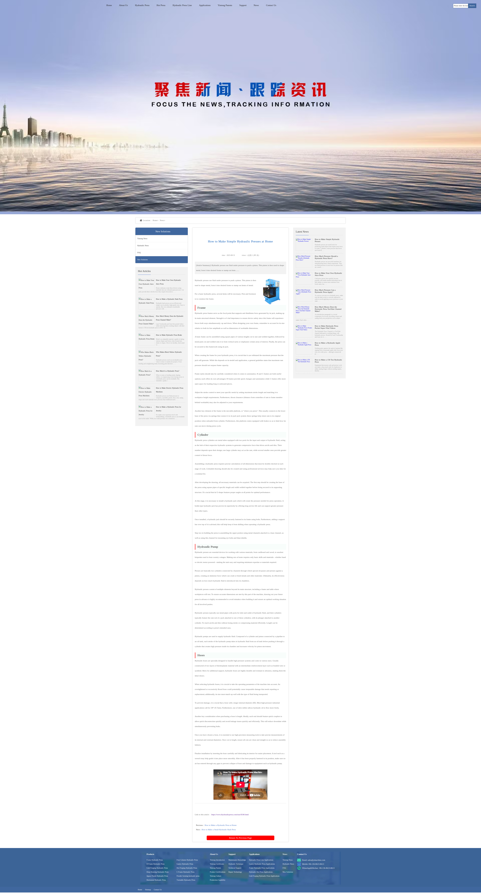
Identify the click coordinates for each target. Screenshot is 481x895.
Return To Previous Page (240, 838)
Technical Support (234, 868)
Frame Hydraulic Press (155, 860)
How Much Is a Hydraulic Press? (167, 371)
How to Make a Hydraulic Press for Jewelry (168, 409)
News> (162, 220)
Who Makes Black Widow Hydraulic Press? (169, 354)
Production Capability (217, 880)
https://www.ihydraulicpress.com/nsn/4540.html (230, 815)
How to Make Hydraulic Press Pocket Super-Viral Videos (326, 327)
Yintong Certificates (217, 864)
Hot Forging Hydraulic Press (187, 868)
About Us (123, 5)
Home (109, 5)
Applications (205, 5)
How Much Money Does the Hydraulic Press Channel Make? (169, 318)
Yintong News (142, 239)
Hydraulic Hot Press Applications (261, 872)
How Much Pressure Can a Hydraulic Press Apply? (325, 291)
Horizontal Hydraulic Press (156, 880)
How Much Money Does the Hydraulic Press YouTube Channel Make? (328, 309)
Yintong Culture (215, 876)
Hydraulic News (143, 246)
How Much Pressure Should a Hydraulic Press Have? (326, 257)
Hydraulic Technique (235, 864)
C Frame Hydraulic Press (185, 872)
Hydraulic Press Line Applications (261, 860)
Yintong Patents (225, 5)
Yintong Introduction (217, 860)
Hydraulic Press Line (182, 5)
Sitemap (148, 890)
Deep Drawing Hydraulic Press (157, 872)
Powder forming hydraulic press (188, 876)
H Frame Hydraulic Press (155, 864)
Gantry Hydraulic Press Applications (262, 864)
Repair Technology (235, 872)
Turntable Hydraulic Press (186, 880)
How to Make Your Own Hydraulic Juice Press (168, 282)
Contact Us (271, 5)
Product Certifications (217, 872)
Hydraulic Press (142, 5)
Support (243, 5)
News (256, 5)
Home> (156, 220)
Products (150, 854)
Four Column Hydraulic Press (187, 860)
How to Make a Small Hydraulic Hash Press (219, 830)
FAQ (139, 253)
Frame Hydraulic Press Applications (261, 868)
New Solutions (142, 260)
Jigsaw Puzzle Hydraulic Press (157, 876)
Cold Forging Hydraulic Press (157, 868)
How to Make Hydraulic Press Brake (169, 335)
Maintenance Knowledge (237, 860)
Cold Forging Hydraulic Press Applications (264, 876)
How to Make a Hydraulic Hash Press (169, 299)
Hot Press (161, 5)
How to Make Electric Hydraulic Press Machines (169, 390)
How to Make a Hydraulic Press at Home (221, 825)
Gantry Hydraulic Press (185, 864)
